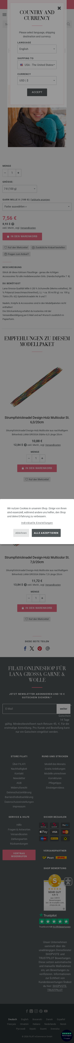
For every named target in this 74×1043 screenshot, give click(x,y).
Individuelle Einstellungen (37, 522)
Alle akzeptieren (46, 533)
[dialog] (37, 521)
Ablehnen (21, 533)
